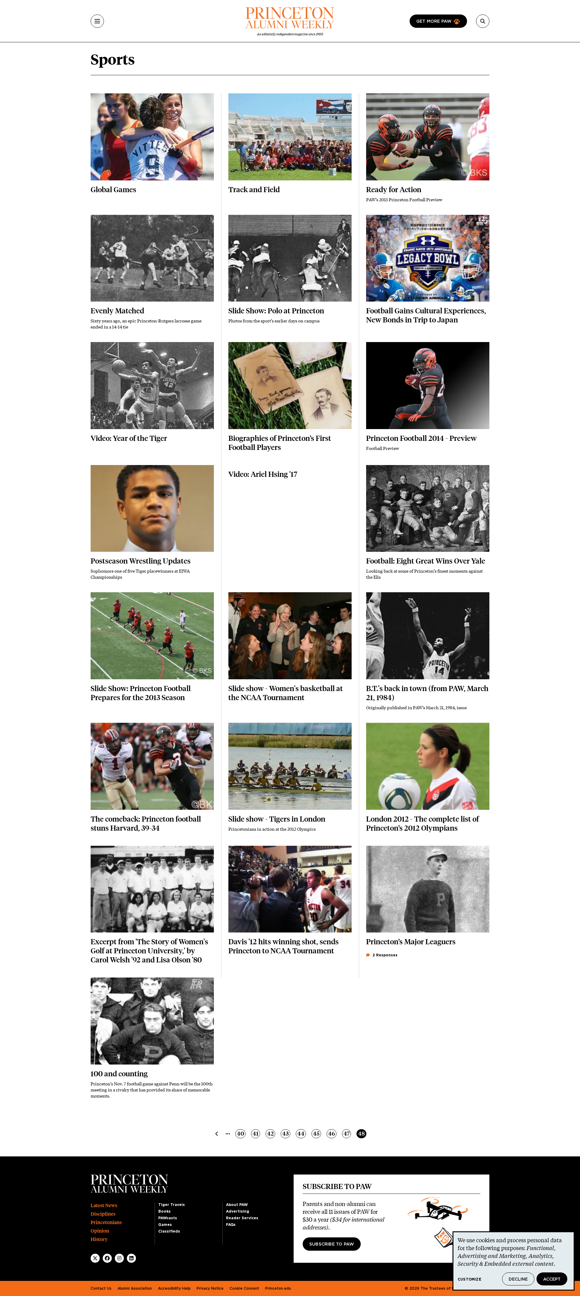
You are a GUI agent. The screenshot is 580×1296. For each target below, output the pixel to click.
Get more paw (434, 21)
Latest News (104, 1205)
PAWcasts (167, 1218)
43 (286, 1133)
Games (165, 1225)
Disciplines (103, 1214)
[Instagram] (119, 1258)
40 (241, 1133)
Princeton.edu (278, 1288)
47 (347, 1133)
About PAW (237, 1205)
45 (317, 1133)
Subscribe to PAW (331, 1244)
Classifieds (169, 1231)
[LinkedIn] (131, 1258)
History (99, 1239)
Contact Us (101, 1288)
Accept (552, 1279)
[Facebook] (107, 1258)
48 (362, 1133)
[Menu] (97, 21)
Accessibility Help (174, 1288)
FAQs (231, 1225)
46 (332, 1133)
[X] (95, 1258)
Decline (518, 1279)
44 (301, 1133)
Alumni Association (135, 1288)
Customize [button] (469, 1279)
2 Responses (384, 955)
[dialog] (513, 1261)
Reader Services (242, 1218)
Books (164, 1211)
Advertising (237, 1211)
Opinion (100, 1231)
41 (256, 1133)
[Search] (482, 21)
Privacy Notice (210, 1288)
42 (271, 1133)
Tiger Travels (171, 1205)
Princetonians (106, 1222)
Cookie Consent (244, 1288)
